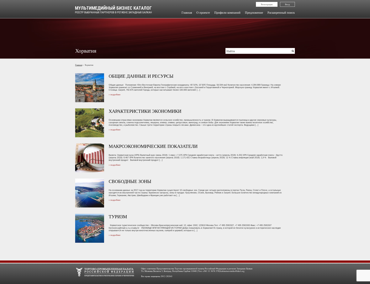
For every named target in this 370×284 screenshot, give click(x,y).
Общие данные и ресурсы (141, 76)
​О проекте (203, 12)
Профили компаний (227, 12)
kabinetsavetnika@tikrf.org (232, 271)
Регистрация (266, 4)
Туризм (118, 216)
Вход (287, 4)
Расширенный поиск (281, 12)
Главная (187, 12)
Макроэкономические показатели (153, 146)
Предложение (254, 12)
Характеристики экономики (145, 111)
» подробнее (114, 94)
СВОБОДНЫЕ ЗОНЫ (130, 181)
